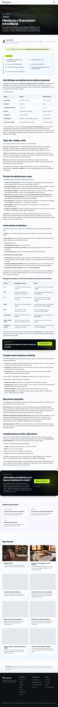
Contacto (34, 687)
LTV (50, 186)
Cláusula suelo (6, 407)
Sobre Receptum (36, 679)
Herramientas (22, 692)
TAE (20, 89)
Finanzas (21, 689)
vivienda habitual (39, 126)
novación (15, 168)
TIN (4, 287)
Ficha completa (37, 294)
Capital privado (31, 213)
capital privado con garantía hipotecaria (17, 132)
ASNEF (32, 437)
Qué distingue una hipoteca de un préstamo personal (14, 60)
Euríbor (46, 148)
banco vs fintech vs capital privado (36, 458)
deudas (36, 463)
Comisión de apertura (9, 251)
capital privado (40, 456)
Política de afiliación (49, 687)
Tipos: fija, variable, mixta (37, 59)
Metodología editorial (37, 682)
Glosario (21, 694)
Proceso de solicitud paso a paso (14, 64)
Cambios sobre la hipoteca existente (15, 67)
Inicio (3, 13)
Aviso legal (47, 679)
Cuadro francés (7, 315)
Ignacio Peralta (9, 40)
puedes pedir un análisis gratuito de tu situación (37, 49)
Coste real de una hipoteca (38, 64)
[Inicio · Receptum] (6, 2)
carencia (36, 363)
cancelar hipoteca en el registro (16, 392)
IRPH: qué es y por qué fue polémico (32, 421)
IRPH (5, 309)
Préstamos (21, 679)
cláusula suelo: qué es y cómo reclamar (32, 412)
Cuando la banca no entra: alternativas (16, 71)
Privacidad (47, 682)
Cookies (47, 684)
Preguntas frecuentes (37, 684)
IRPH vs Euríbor (44, 311)
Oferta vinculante (8, 320)
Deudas (21, 682)
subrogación (5, 30)
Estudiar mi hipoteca (45, 343)
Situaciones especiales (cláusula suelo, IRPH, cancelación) (40, 67)
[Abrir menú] (54, 2)
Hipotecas (21, 684)
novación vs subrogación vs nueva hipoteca (17, 376)
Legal (20, 687)
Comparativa (42, 327)
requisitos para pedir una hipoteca (41, 217)
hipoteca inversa (33, 132)
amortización (14, 263)
